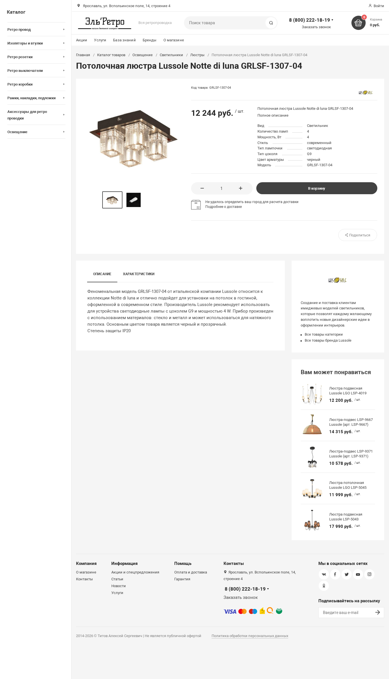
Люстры (197, 55)
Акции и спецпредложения (135, 572)
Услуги (100, 40)
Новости (118, 586)
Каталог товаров (111, 55)
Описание (102, 274)
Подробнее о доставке (223, 207)
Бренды (150, 40)
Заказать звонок (316, 27)
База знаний (124, 40)
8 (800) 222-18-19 (309, 20)
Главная (83, 55)
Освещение (142, 55)
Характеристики (139, 274)
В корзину (316, 188)
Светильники (171, 55)
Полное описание (272, 115)
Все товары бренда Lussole (328, 340)
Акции (81, 40)
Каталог (16, 12)
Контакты (84, 579)
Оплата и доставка (190, 572)
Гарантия (182, 579)
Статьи (117, 579)
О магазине (173, 40)
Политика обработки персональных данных (250, 636)
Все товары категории (324, 334)
